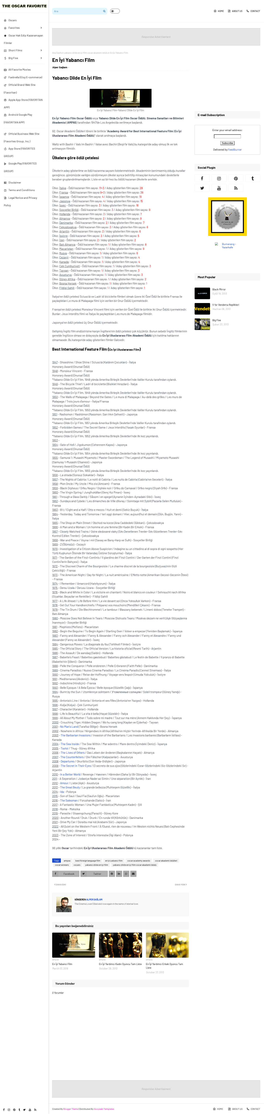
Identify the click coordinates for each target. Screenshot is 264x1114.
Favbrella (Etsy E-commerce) (25, 77)
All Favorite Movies (20, 69)
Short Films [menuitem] (15, 50)
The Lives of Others (73, 752)
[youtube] (30, 1109)
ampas (67, 860)
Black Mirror (219, 289)
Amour (64, 783)
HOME (221, 11)
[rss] (35, 1109)
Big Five (216, 320)
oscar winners (62, 864)
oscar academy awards (138, 860)
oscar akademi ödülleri (166, 860)
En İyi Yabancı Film (62, 964)
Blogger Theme (70, 1108)
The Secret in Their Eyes (76, 765)
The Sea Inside (70, 744)
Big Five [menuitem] (13, 58)
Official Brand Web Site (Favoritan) (19, 88)
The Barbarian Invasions (76, 735)
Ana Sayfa (57, 52)
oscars (77, 864)
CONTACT (255, 11)
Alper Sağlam (59, 67)
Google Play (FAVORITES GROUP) (20, 167)
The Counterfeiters (72, 757)
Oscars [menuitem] (13, 20)
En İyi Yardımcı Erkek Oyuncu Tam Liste (164, 965)
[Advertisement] (227, 78)
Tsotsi (64, 748)
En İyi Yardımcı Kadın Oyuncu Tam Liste (120, 964)
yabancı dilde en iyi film (96, 864)
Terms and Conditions (22, 190)
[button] (115, 11)
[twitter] (24, 1109)
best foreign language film (87, 860)
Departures (67, 761)
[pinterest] (14, 1109)
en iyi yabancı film (114, 860)
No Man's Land (69, 726)
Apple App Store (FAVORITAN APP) (23, 103)
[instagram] (9, 1109)
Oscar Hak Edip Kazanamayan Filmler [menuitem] (23, 39)
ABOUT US (237, 11)
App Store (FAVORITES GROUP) (19, 152)
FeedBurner (235, 149)
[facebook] (4, 1109)
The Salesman (69, 800)
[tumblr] (19, 1109)
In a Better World (70, 774)
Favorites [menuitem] (14, 27)
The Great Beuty (70, 787)
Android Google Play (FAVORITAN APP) (18, 118)
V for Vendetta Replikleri (225, 304)
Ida (62, 791)
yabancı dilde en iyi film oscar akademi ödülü (86, 52)
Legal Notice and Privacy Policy (20, 201)
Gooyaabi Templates (104, 1108)
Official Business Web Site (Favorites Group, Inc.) (21, 137)
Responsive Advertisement (156, 36)
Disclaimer (15, 182)
